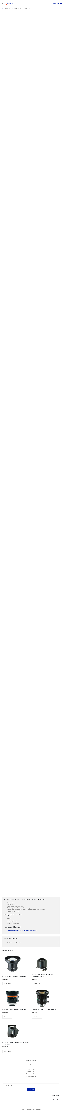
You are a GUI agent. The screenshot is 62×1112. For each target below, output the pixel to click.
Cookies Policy (31, 1071)
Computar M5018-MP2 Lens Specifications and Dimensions (22, 930)
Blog (31, 1064)
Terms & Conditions (31, 1074)
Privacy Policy (31, 1069)
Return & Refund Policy (31, 1076)
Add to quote (7, 983)
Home (3, 8)
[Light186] (9, 4)
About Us (31, 1067)
